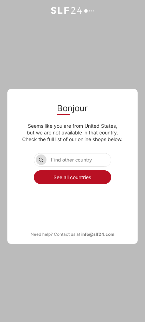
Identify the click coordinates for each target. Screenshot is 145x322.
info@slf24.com (97, 234)
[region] (72, 201)
